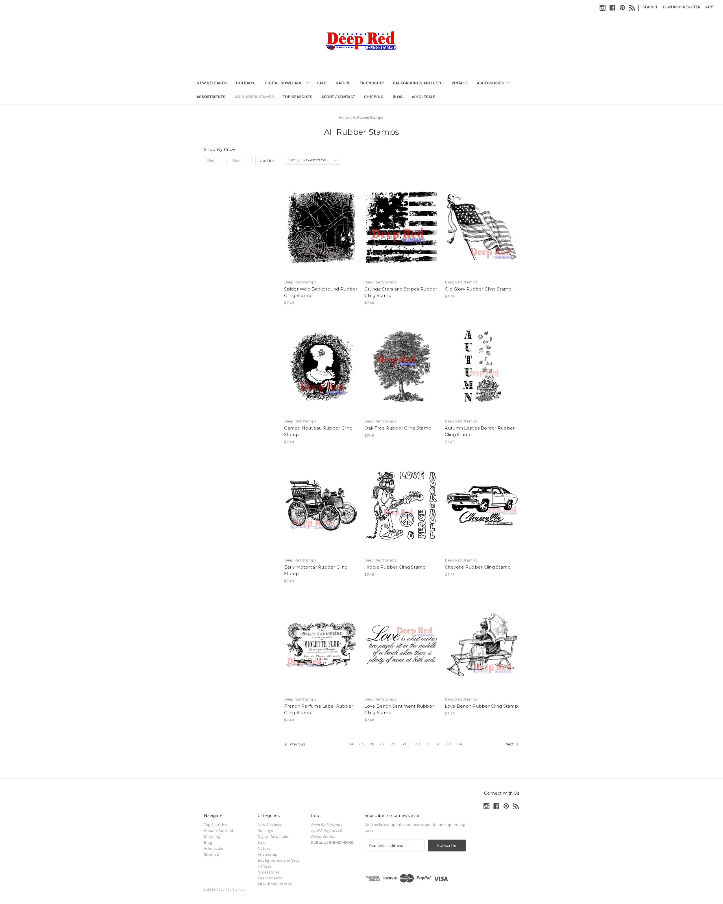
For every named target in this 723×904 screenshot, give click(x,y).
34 (459, 744)
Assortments (211, 96)
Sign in (670, 7)
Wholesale (423, 96)
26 (372, 744)
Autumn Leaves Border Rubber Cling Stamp (480, 431)
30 (417, 744)
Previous (297, 744)
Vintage (460, 82)
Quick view (321, 222)
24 (351, 744)
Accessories (490, 82)
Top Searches (297, 96)
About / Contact (338, 96)
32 (437, 744)
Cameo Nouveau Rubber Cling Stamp (318, 431)
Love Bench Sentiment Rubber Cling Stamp (399, 709)
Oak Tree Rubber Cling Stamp (397, 428)
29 (405, 744)
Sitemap (211, 854)
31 (428, 744)
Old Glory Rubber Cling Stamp (478, 289)
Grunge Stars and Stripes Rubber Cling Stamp (400, 292)
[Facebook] (612, 8)
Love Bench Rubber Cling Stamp (481, 706)
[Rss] (632, 8)
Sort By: (294, 160)
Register (691, 7)
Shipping (374, 96)
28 (393, 744)
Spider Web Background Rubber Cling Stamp (320, 292)
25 (361, 744)
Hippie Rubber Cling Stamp (395, 567)
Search (650, 7)
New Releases (212, 82)
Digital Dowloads (283, 82)
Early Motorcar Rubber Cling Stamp (315, 570)
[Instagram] (603, 8)
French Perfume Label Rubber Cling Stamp (318, 709)
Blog (398, 96)
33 (448, 744)
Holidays (246, 82)
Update (267, 160)
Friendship (372, 82)
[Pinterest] (622, 8)
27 (382, 744)
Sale (321, 82)
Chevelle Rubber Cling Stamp (478, 567)
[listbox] (321, 160)
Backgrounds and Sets (418, 82)
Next (510, 744)
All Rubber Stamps (254, 96)
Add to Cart (321, 232)
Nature (343, 82)
